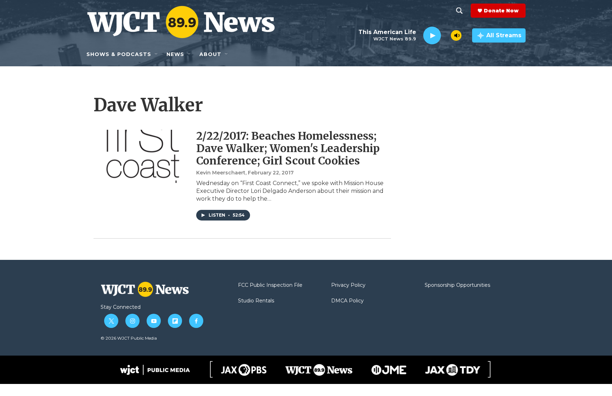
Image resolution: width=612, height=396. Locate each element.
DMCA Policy (347, 301)
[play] (432, 36)
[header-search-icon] (459, 10)
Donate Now (501, 10)
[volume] (456, 35)
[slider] (445, 35)
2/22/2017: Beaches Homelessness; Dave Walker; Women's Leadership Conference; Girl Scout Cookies (288, 148)
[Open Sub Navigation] (156, 54)
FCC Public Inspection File (270, 285)
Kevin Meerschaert (220, 172)
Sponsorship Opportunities (457, 285)
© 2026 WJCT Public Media (129, 338)
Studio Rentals (256, 301)
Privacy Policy (348, 285)
